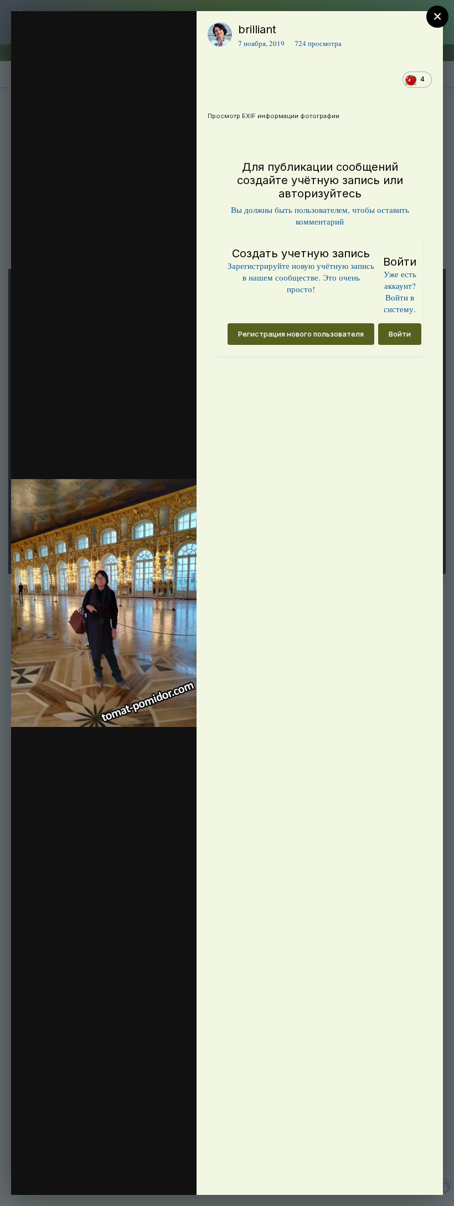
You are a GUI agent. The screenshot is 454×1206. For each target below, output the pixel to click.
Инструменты (148, 1175)
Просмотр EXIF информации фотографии (273, 116)
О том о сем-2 (93, 51)
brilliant (257, 29)
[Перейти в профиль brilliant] (220, 34)
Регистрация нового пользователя (301, 333)
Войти (400, 333)
